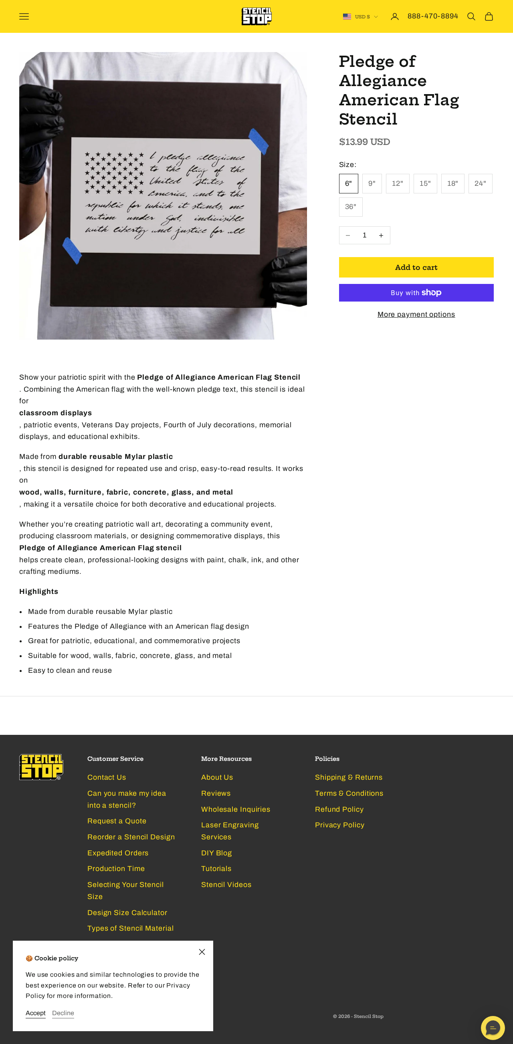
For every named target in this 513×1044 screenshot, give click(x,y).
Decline (63, 1013)
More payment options (416, 314)
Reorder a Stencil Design (131, 837)
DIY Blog (216, 853)
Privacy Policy (340, 825)
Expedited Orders (118, 853)
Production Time (116, 869)
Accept (36, 1013)
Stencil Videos (226, 885)
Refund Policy (339, 809)
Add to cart (416, 267)
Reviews (216, 793)
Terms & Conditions (349, 793)
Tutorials (216, 869)
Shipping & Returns (349, 777)
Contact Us (106, 777)
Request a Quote (117, 821)
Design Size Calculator (127, 913)
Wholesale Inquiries (236, 809)
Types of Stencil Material (130, 928)
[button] (493, 1028)
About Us (217, 777)
